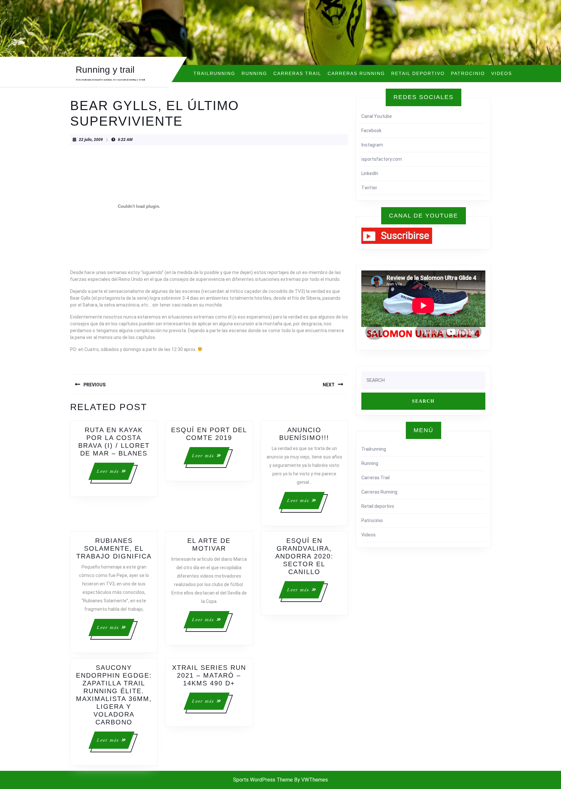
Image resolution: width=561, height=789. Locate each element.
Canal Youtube (376, 116)
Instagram (372, 144)
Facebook (371, 130)
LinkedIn (369, 173)
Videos (501, 73)
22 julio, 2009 (91, 139)
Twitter (369, 187)
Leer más (115, 474)
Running (254, 73)
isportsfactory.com (381, 159)
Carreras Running (356, 73)
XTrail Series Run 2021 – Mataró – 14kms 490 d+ (209, 675)
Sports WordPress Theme (263, 780)
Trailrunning (214, 73)
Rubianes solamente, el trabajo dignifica (114, 548)
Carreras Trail (297, 73)
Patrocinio (468, 73)
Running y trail (105, 70)
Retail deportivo (418, 73)
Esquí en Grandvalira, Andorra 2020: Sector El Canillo (304, 556)
